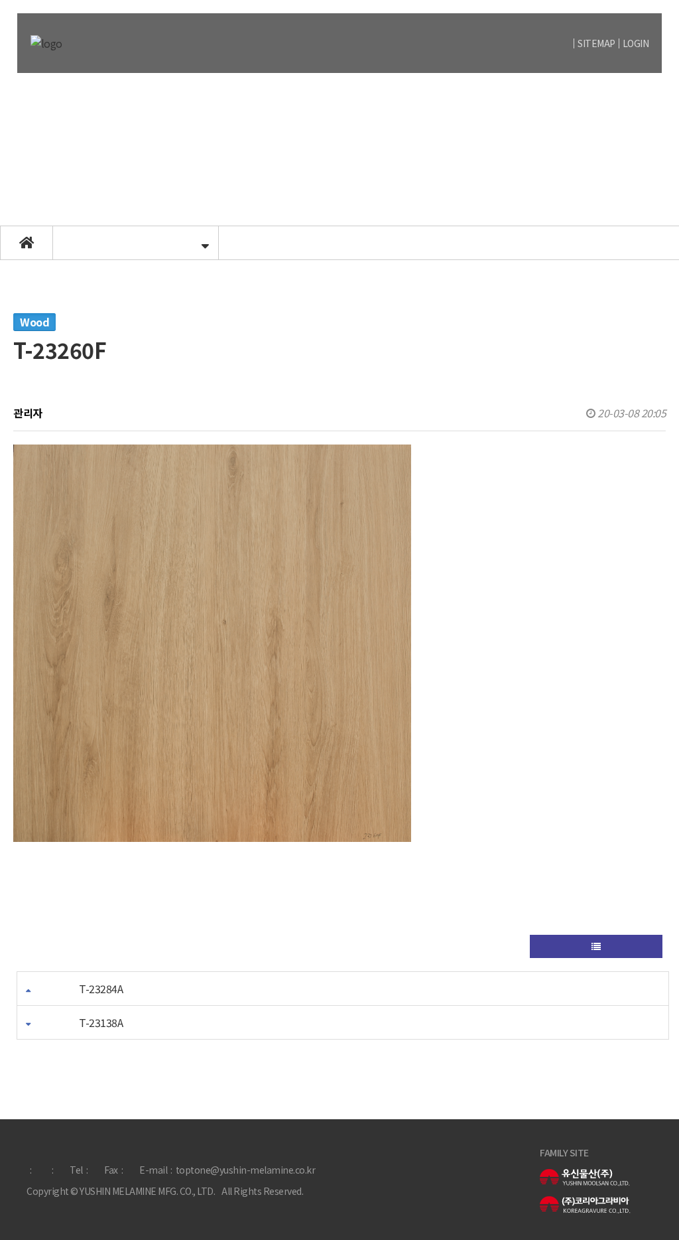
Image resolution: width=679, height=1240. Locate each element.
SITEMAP (596, 43)
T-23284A (101, 989)
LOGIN (636, 43)
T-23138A (101, 1022)
